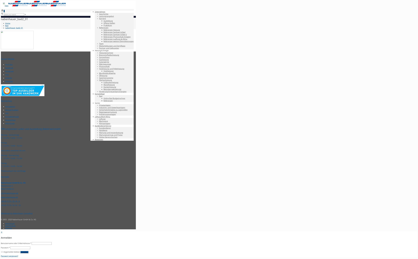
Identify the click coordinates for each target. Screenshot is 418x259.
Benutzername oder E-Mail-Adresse (16, 243)
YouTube (9, 64)
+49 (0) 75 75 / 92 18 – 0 (10, 201)
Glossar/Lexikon (11, 110)
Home (7, 23)
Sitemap (8, 228)
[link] (25, 14)
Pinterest (9, 81)
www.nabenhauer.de (9, 197)
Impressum (10, 123)
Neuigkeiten (10, 106)
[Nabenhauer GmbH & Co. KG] (34, 5)
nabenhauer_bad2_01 (14, 28)
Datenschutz (10, 120)
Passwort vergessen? (9, 256)
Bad (6, 25)
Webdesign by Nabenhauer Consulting (16, 213)
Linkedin (8, 78)
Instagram (9, 71)
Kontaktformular (12, 116)
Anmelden (24, 252)
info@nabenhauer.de (9, 193)
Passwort (5, 248)
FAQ (6, 113)
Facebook (9, 68)
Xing (7, 74)
